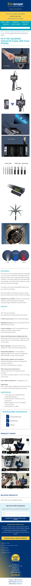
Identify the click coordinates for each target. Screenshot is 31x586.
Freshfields (19, 581)
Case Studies (5, 548)
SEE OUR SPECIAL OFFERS (15, 18)
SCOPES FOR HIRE (15, 16)
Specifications (14, 421)
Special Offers (5, 550)
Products (7, 32)
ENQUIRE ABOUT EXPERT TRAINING (15, 538)
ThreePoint (19, 583)
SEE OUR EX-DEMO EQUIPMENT (15, 14)
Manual (12, 425)
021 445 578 (17, 9)
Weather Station (6, 552)
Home (2, 32)
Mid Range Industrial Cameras (18, 32)
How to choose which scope (10, 545)
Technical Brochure (15, 417)
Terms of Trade (6, 543)
